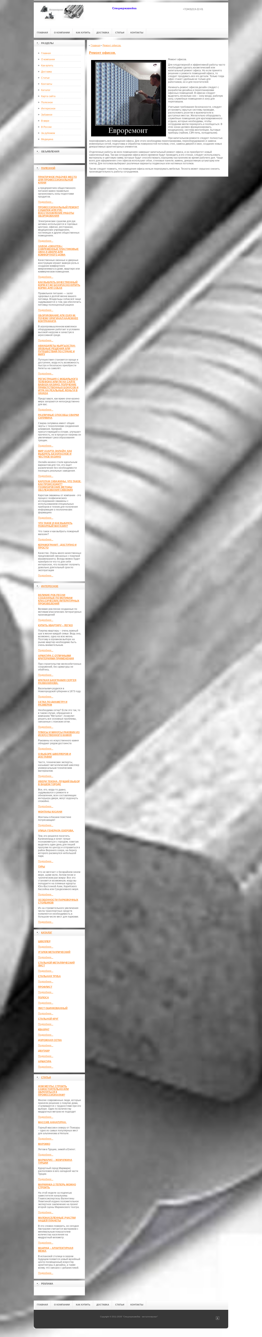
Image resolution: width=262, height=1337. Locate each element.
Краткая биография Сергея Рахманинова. (57, 682)
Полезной (48, 168)
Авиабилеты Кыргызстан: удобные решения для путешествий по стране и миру (57, 350)
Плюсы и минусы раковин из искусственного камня (59, 734)
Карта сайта (48, 96)
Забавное (46, 114)
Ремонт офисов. (102, 52)
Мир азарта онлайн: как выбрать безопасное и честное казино (55, 454)
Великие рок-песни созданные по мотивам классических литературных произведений (58, 599)
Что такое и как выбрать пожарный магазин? (55, 524)
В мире (45, 120)
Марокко (44, 1144)
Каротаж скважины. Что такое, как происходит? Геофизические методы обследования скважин (59, 485)
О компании (48, 59)
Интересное (48, 108)
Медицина (47, 139)
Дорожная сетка (50, 1040)
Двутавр (44, 1050)
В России (46, 127)
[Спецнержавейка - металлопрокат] (62, 14)
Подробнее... (45, 202)
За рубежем (48, 133)
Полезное (47, 102)
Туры (41, 866)
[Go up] (217, 1319)
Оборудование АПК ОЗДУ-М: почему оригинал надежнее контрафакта (58, 318)
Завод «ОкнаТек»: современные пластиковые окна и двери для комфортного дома (58, 250)
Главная (46, 53)
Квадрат (43, 1029)
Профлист (45, 986)
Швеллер (44, 941)
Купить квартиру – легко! (55, 625)
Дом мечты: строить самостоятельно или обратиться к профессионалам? (53, 1090)
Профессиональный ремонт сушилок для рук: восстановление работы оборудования (58, 211)
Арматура (44, 1061)
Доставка (46, 71)
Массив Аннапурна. (52, 1122)
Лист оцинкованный (53, 1008)
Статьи (45, 77)
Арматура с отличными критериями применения (56, 657)
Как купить (47, 65)
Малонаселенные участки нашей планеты (57, 1219)
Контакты (46, 84)
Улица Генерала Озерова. (56, 830)
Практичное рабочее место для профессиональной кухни (57, 180)
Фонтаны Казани (50, 811)
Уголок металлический (54, 952)
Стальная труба (49, 976)
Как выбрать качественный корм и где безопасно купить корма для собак (59, 285)
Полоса (43, 997)
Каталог (45, 90)
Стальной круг (48, 1018)
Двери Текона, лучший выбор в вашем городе (59, 783)
